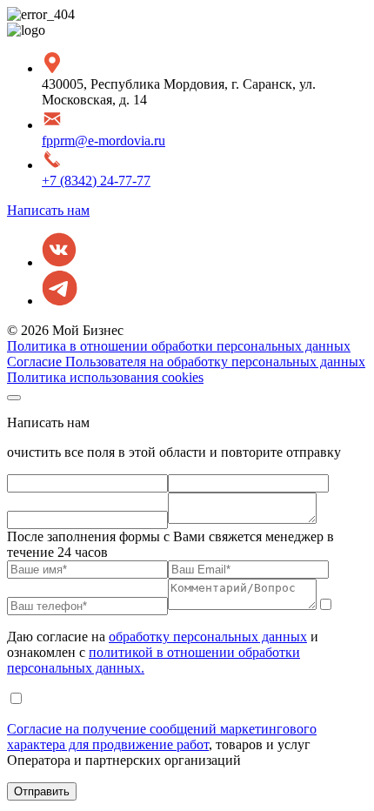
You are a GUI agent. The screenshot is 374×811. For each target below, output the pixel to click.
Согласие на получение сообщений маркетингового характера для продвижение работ (162, 736)
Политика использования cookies (105, 377)
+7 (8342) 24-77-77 (96, 180)
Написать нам (48, 210)
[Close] (14, 397)
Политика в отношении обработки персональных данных (179, 345)
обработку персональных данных (208, 636)
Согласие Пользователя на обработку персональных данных (186, 361)
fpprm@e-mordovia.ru (103, 140)
